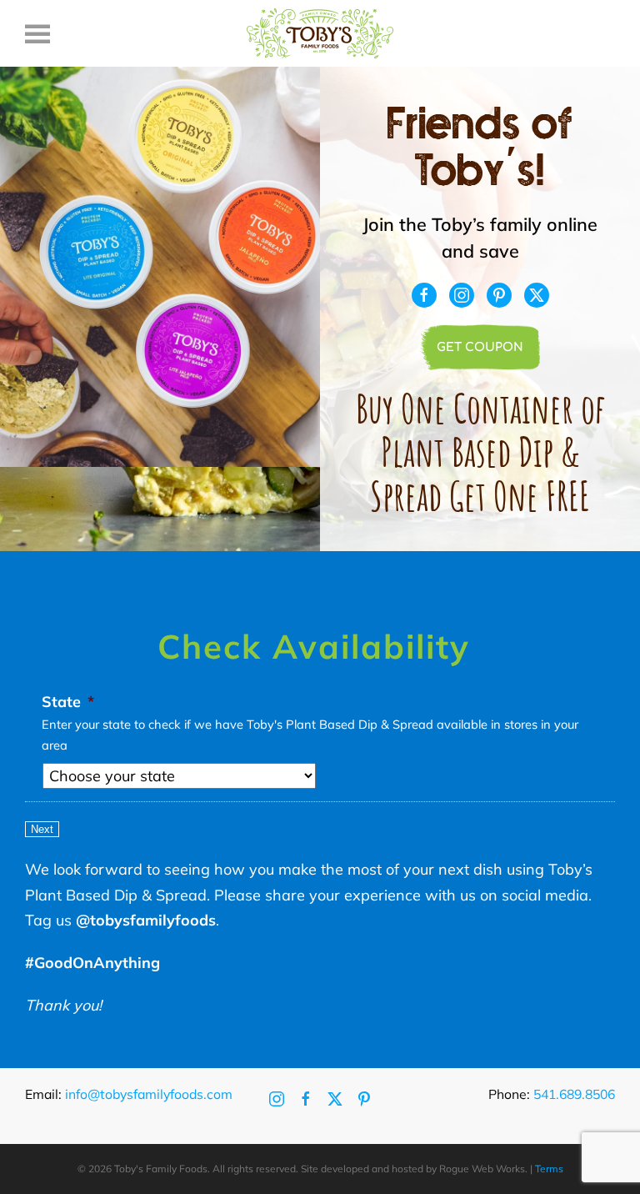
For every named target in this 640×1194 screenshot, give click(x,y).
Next (42, 829)
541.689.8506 (574, 1094)
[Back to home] (320, 33)
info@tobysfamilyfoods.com (148, 1094)
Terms (549, 1168)
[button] (37, 33)
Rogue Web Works (482, 1168)
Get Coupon (480, 347)
